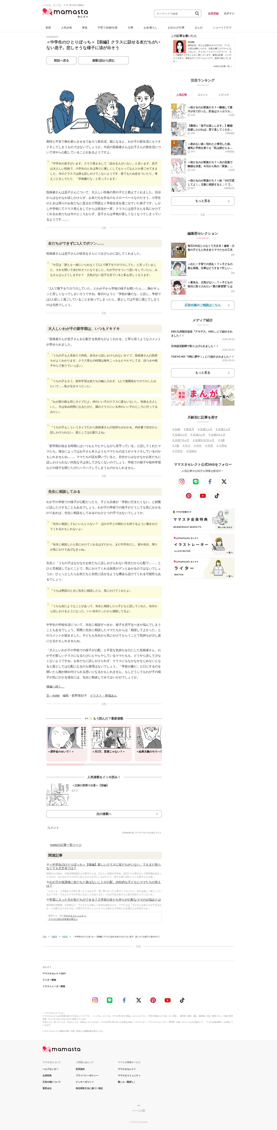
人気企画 (66, 27)
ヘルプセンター (50, 1069)
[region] (104, 744)
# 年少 (186, 445)
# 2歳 (176, 445)
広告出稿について (52, 1082)
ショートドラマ (222, 27)
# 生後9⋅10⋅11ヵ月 (203, 440)
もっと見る (202, 200)
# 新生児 (189, 429)
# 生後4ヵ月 (198, 434)
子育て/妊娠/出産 (108, 27)
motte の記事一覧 (223, 66)
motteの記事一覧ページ (66, 845)
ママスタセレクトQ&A (54, 973)
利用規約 (80, 1069)
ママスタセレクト (127, 1069)
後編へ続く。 (55, 686)
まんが (199, 27)
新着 (48, 27)
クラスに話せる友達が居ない (63, 919)
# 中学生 (178, 451)
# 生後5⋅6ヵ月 (217, 434)
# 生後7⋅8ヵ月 (181, 440)
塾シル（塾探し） (127, 1082)
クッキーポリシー (85, 1082)
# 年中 (198, 445)
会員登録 (213, 13)
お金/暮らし (151, 27)
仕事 (130, 27)
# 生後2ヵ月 (223, 429)
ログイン (229, 13)
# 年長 (209, 445)
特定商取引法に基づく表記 (89, 1088)
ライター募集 (49, 980)
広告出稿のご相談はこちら (203, 305)
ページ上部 (138, 1110)
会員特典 (47, 1075)
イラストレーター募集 (54, 986)
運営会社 (47, 1088)
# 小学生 (222, 445)
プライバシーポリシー (87, 1075)
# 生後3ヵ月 (180, 434)
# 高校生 (192, 451)
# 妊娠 (176, 429)
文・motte (53, 695)
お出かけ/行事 (176, 27)
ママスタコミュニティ (74, 915)
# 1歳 (221, 440)
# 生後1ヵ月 (205, 429)
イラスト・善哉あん (103, 695)
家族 (84, 27)
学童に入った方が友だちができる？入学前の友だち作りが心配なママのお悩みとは (105, 899)
